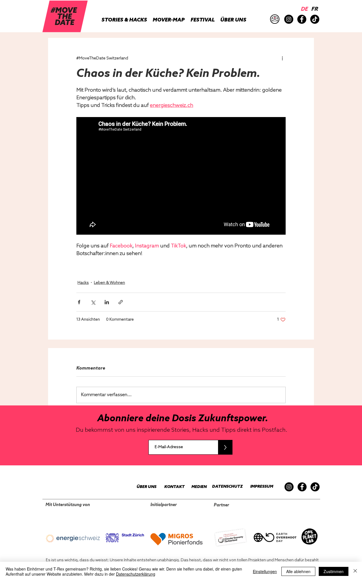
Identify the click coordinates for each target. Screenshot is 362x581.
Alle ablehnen (298, 571)
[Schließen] (355, 571)
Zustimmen (334, 571)
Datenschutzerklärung (135, 574)
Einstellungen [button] (265, 571)
